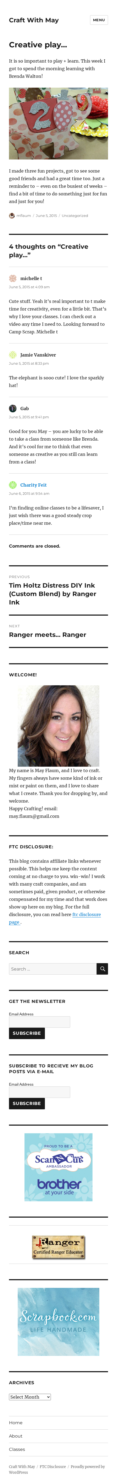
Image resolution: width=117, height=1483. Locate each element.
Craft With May (34, 20)
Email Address (21, 1014)
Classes (17, 1449)
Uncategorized (75, 215)
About (16, 1436)
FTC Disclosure (53, 1466)
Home (16, 1422)
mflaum (24, 215)
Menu (99, 20)
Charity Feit (33, 485)
